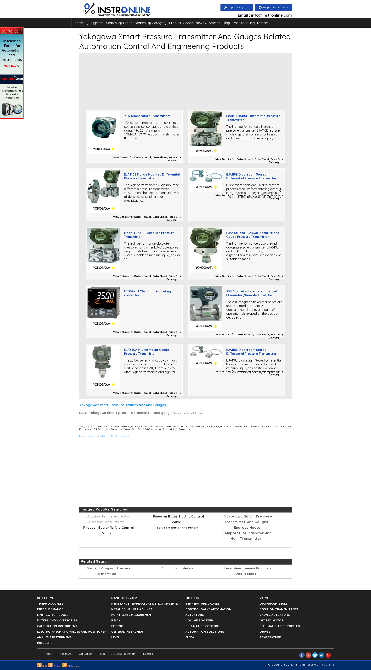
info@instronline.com (118, 435)
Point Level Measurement (132, 615)
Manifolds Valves (125, 598)
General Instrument (128, 631)
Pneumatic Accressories (280, 626)
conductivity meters (178, 568)
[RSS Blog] (42, 666)
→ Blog (101, 653)
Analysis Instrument (54, 637)
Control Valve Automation (208, 609)
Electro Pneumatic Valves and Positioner (71, 631)
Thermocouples (50, 603)
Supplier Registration (275, 7)
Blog (226, 22)
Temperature (270, 637)
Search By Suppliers (88, 22)
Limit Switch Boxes (52, 615)
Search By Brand (119, 22)
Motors (192, 598)
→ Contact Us (83, 653)
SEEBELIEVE (45, 598)
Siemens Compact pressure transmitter (109, 571)
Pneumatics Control (203, 626)
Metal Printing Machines (131, 609)
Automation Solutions (205, 631)
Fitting (117, 626)
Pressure (44, 643)
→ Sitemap (146, 653)
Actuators (195, 615)
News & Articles (208, 22)
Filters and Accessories (57, 620)
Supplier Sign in (237, 7)
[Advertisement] (185, 80)
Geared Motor (272, 620)
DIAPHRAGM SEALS (274, 603)
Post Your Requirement (250, 22)
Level (115, 637)
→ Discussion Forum (122, 653)
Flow (190, 637)
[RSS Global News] (71, 666)
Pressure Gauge (50, 609)
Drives (265, 631)
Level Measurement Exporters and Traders (248, 571)
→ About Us (63, 653)
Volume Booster (199, 620)
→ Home (46, 653)
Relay (115, 620)
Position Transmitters (279, 609)
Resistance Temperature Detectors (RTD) (145, 603)
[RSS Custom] (54, 666)
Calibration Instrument (57, 626)
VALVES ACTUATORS (275, 615)
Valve (264, 598)
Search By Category (150, 22)
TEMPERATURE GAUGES (203, 603)
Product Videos (181, 22)
